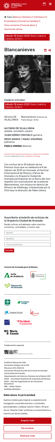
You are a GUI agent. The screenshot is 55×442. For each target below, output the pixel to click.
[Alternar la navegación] (44, 4)
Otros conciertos (12, 25)
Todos (10, 17)
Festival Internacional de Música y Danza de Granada (26, 154)
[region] (27, 416)
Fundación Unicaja (32, 156)
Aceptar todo (27, 420)
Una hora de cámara (13, 29)
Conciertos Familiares (29, 21)
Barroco (18, 17)
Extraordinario (11, 21)
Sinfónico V (28, 17)
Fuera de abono (28, 25)
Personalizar (27, 428)
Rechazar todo (27, 436)
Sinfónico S (40, 17)
